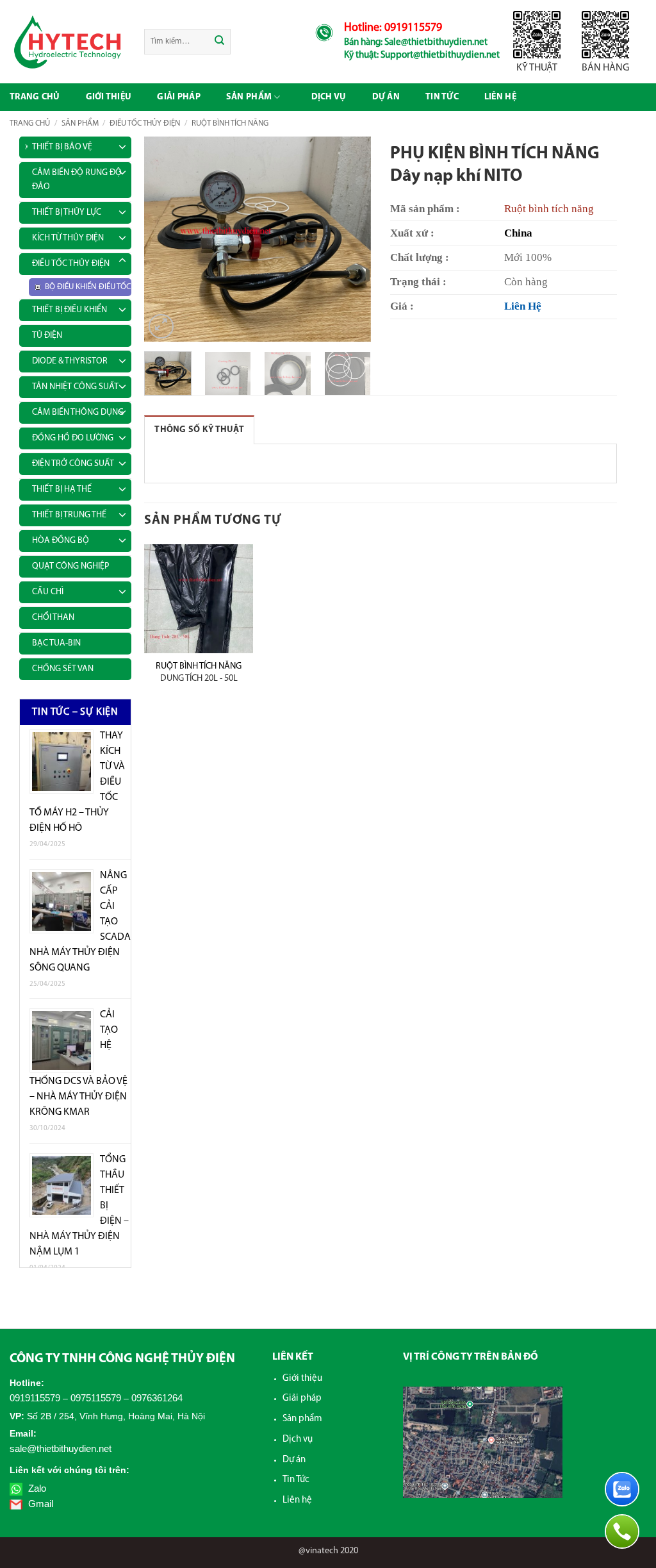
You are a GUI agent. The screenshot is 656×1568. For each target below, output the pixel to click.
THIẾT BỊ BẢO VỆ (62, 147)
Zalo (36, 1488)
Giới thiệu (109, 97)
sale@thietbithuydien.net (60, 1448)
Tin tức (442, 97)
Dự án (294, 1460)
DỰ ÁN (386, 97)
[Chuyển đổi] (122, 145)
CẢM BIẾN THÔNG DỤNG (78, 412)
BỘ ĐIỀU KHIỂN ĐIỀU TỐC (88, 287)
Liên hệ (500, 97)
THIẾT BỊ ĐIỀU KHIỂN (69, 310)
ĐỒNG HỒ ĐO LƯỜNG (72, 438)
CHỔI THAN (53, 617)
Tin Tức (296, 1480)
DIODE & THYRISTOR (70, 361)
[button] (161, 326)
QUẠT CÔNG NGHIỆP (70, 566)
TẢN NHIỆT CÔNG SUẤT (75, 387)
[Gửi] (220, 41)
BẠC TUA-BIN (56, 643)
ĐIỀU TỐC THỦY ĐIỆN (145, 123)
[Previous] (165, 239)
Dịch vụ (329, 97)
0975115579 (95, 1397)
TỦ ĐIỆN (47, 335)
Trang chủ (35, 97)
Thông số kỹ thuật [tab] (199, 430)
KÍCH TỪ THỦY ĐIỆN (68, 238)
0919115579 (35, 1397)
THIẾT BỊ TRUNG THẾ (69, 515)
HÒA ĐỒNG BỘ (60, 541)
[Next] (350, 239)
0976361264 (157, 1397)
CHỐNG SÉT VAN (63, 669)
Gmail (39, 1503)
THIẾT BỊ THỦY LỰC (66, 212)
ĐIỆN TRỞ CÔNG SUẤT (73, 464)
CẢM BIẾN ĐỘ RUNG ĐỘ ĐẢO (77, 180)
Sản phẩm (249, 97)
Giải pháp (179, 97)
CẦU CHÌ (47, 592)
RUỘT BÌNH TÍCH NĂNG (230, 123)
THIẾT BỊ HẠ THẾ (62, 489)
